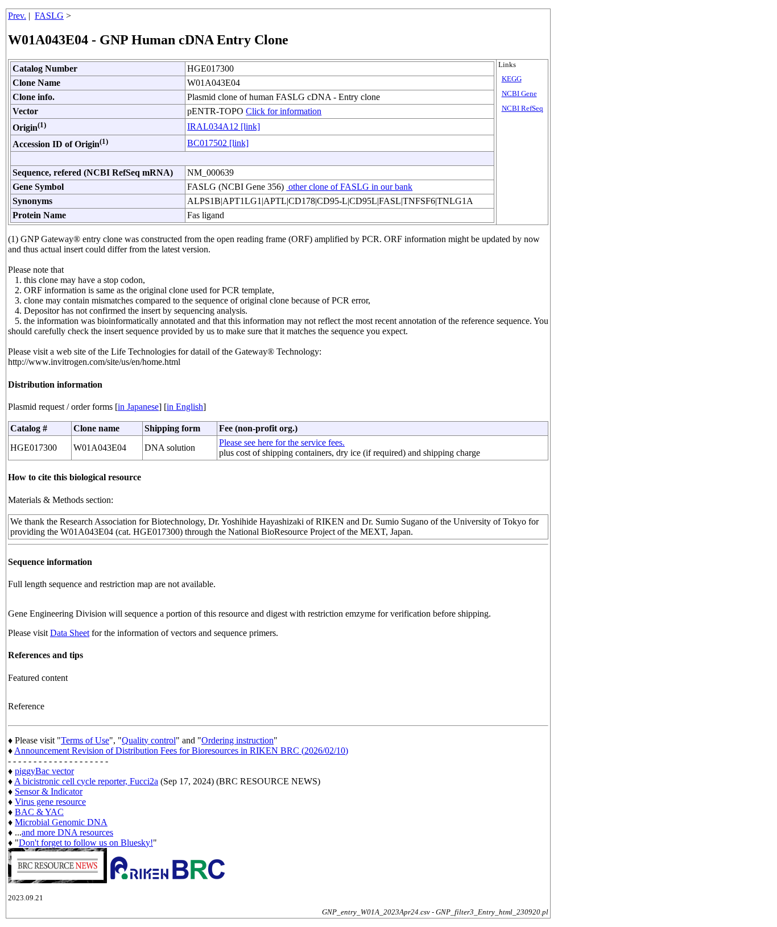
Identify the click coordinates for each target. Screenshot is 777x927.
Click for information (283, 111)
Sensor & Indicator (48, 791)
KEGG (512, 79)
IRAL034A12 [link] (223, 126)
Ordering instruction (237, 740)
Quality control (149, 740)
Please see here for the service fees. (282, 442)
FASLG (49, 15)
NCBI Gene (519, 94)
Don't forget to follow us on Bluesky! (86, 842)
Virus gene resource (50, 802)
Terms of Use (85, 740)
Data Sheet (69, 633)
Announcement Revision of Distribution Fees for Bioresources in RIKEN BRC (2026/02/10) (181, 750)
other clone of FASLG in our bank (349, 187)
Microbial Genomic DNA (61, 822)
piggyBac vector (44, 771)
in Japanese (138, 406)
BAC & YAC (39, 812)
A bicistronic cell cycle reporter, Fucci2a (86, 781)
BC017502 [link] (218, 143)
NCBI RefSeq (522, 109)
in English (185, 406)
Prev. (17, 15)
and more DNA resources (67, 832)
